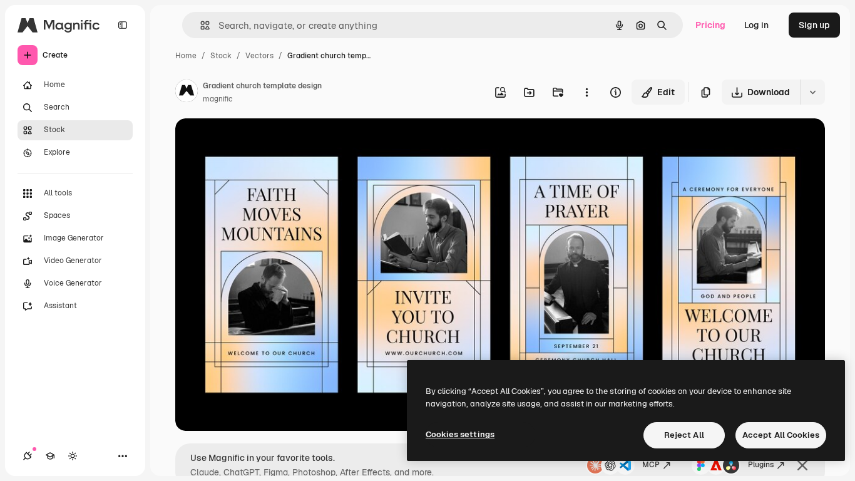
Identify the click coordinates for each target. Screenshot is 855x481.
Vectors (259, 56)
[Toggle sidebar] (123, 25)
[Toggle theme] (73, 456)
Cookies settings (460, 434)
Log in (756, 25)
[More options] (586, 92)
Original (255, 142)
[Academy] (50, 456)
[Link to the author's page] (186, 93)
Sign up (814, 25)
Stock (221, 56)
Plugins (761, 465)
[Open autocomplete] (200, 25)
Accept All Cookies (780, 435)
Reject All (684, 435)
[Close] (802, 465)
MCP (651, 465)
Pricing (710, 25)
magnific (218, 99)
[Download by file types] (812, 92)
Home (186, 56)
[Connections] (28, 456)
